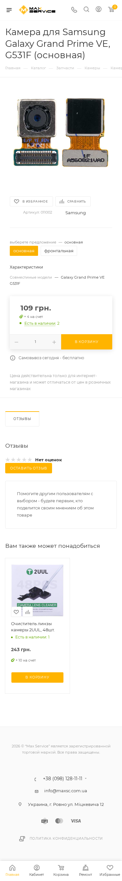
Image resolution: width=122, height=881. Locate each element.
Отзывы (22, 419)
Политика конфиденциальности (66, 838)
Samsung (75, 212)
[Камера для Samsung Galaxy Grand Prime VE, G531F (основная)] (61, 135)
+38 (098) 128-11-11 (62, 779)
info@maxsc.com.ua (65, 790)
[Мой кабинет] (99, 10)
